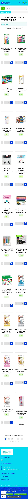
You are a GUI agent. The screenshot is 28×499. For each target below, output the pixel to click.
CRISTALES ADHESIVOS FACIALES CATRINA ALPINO (6, 171)
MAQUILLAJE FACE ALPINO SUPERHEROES (21, 130)
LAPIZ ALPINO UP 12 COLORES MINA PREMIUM (6, 49)
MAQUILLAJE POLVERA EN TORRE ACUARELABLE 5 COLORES (21, 412)
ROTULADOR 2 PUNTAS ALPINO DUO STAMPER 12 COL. (7, 292)
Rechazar (20, 494)
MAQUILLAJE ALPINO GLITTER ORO (21, 370)
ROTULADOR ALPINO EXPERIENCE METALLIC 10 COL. (21, 210)
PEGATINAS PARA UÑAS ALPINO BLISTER (7, 130)
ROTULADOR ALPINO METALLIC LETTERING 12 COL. (21, 250)
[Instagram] (1, 460)
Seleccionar (14, 24)
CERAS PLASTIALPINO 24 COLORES (7, 90)
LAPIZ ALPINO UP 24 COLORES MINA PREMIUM (21, 49)
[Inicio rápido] (19, 3)
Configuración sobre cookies (14, 496)
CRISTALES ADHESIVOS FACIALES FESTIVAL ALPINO (21, 171)
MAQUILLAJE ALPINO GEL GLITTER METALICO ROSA (7, 371)
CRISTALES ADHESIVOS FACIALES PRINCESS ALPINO (7, 211)
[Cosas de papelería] (6, 452)
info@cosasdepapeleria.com (10, 469)
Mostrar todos (14, 442)
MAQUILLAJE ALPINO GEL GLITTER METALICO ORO (7, 331)
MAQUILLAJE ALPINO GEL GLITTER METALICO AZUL (21, 291)
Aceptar (7, 494)
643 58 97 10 (6, 467)
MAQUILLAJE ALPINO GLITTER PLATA (7, 410)
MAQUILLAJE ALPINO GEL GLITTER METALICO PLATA (21, 331)
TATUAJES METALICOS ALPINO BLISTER (21, 90)
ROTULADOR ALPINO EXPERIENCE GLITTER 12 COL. (7, 250)
